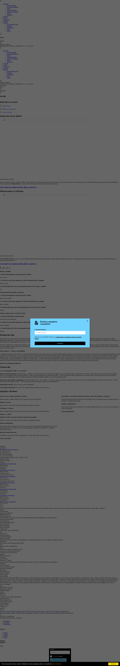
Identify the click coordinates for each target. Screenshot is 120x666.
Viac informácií (57, 664)
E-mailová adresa (40, 329)
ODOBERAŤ (60, 343)
